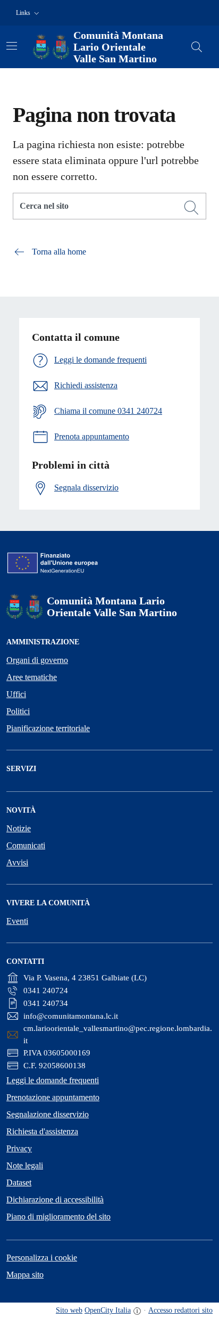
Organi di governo (37, 660)
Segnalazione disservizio (47, 1114)
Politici (18, 711)
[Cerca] (191, 207)
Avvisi (17, 862)
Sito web (69, 1310)
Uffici (16, 694)
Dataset (18, 1182)
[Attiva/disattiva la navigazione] (11, 45)
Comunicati (25, 845)
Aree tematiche (31, 677)
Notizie (18, 828)
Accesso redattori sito (180, 1310)
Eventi (17, 921)
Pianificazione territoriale (48, 728)
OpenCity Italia (108, 1310)
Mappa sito (25, 1274)
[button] (28, 13)
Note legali (24, 1165)
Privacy (19, 1148)
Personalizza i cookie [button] (41, 1257)
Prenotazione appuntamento (52, 1097)
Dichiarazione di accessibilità (55, 1199)
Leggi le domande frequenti (52, 1080)
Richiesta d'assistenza (42, 1131)
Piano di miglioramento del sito (58, 1216)
